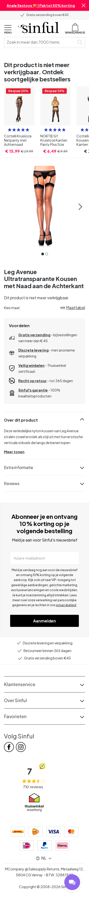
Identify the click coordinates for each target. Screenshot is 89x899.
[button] (84, 5)
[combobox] (40, 42)
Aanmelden (44, 620)
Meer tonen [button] (14, 452)
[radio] (9, 129)
